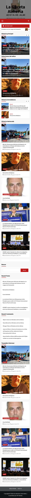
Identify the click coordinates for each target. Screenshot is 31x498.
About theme (12, 488)
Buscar (4, 265)
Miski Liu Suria (6, 200)
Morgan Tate (6, 326)
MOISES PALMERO (7, 95)
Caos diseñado (13, 115)
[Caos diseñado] (5, 114)
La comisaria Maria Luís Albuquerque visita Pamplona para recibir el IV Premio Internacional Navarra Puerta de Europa (15, 225)
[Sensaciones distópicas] (15, 88)
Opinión (4, 91)
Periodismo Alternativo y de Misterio (17, 114)
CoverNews (11, 495)
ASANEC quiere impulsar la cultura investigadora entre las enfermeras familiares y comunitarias (15, 252)
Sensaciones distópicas (9, 93)
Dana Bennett (6, 323)
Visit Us (20, 488)
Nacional (5, 219)
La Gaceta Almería (15, 9)
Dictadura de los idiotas (18, 319)
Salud (4, 248)
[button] (3, 20)
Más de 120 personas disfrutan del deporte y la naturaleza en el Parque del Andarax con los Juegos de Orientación (15, 49)
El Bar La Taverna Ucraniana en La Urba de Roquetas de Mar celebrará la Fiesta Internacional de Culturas (15, 331)
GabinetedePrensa (7, 53)
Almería (4, 45)
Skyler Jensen (6, 319)
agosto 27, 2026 (16, 53)
